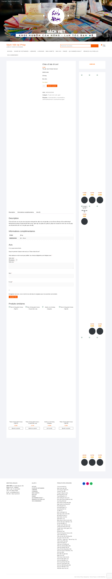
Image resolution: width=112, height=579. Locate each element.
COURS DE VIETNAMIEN (21, 51)
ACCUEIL (10, 51)
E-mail (11, 282)
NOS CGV (58, 51)
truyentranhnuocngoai (59, 99)
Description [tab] (12, 212)
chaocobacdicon (52, 97)
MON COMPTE (50, 51)
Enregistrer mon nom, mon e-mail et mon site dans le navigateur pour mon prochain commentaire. (33, 294)
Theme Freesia (93, 577)
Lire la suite (49, 428)
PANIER (65, 51)
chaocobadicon (61, 97)
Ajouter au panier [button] (16, 428)
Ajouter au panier (52, 86)
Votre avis (11, 262)
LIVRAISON (41, 51)
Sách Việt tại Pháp (16, 45)
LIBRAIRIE (33, 51)
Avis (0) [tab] (38, 212)
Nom (10, 273)
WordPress (103, 577)
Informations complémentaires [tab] (26, 212)
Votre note (12, 258)
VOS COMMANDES (12, 55)
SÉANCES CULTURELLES (90, 51)
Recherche (94, 45)
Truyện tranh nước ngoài (54, 95)
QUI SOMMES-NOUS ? (75, 51)
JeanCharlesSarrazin (47, 99)
